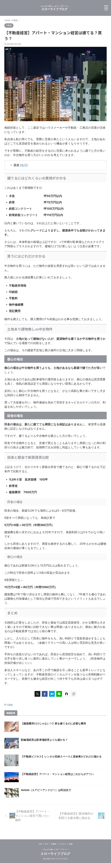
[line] (59, 694)
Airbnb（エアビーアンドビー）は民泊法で (46, 790)
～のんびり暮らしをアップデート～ (55, 849)
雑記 (71, 844)
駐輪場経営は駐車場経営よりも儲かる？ (44, 739)
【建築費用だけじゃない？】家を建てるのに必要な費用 (53, 723)
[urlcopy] (73, 694)
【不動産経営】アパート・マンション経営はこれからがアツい (57, 774)
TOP (40, 844)
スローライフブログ (54, 9)
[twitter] (37, 694)
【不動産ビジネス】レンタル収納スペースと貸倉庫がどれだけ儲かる (61, 756)
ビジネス (62, 844)
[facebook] (45, 694)
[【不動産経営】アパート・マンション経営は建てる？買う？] (52, 694)
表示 (24, 165)
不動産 (10, 705)
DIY (46, 844)
